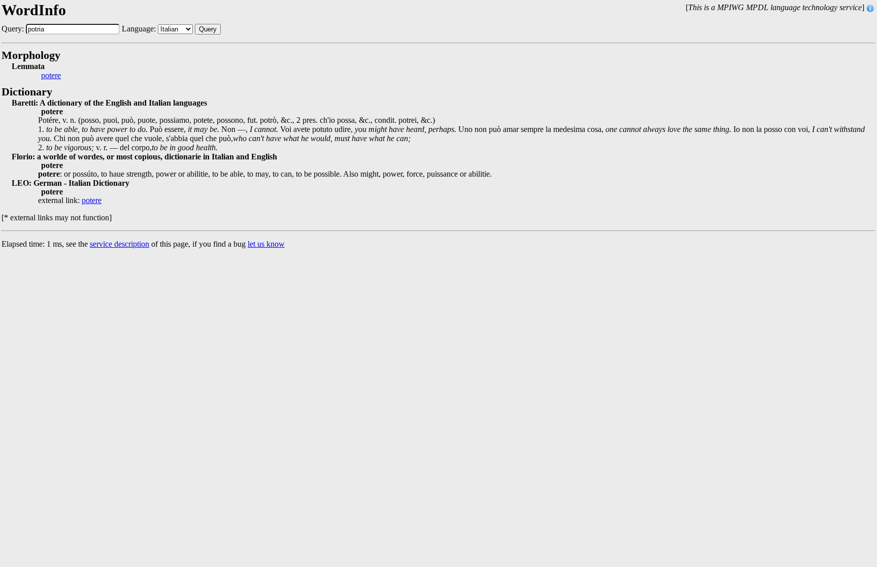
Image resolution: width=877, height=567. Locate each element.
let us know (266, 244)
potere (51, 76)
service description (119, 244)
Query (208, 29)
